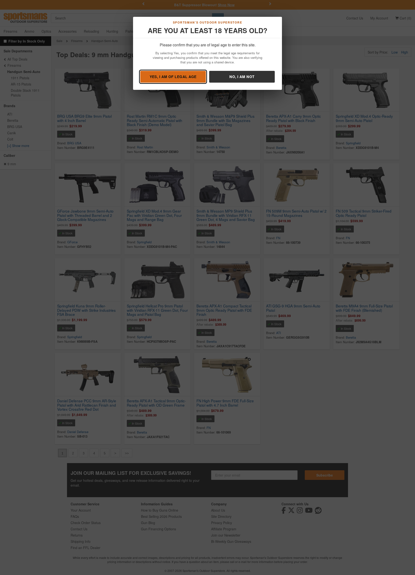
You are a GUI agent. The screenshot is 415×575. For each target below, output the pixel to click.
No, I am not (241, 76)
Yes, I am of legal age (173, 76)
